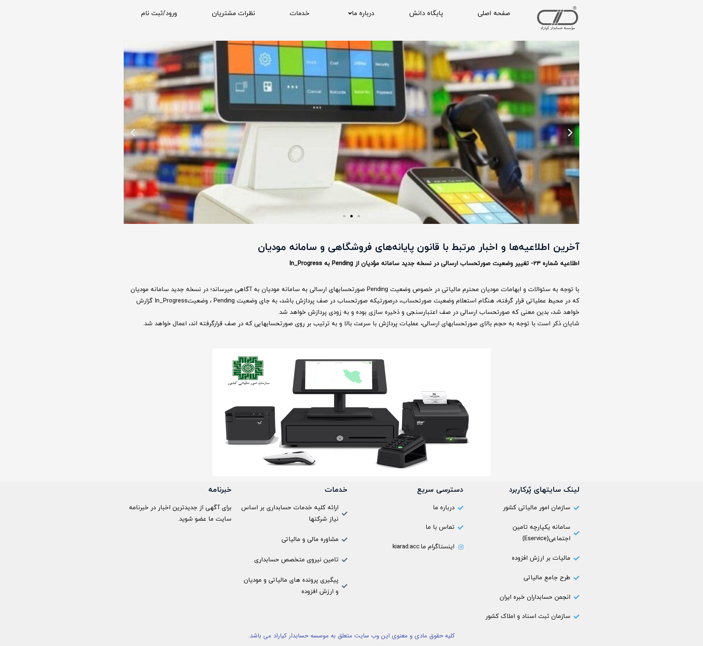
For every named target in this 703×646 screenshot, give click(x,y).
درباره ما (363, 13)
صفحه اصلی (494, 13)
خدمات (299, 13)
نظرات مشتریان (233, 13)
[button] (359, 13)
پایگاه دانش (426, 13)
